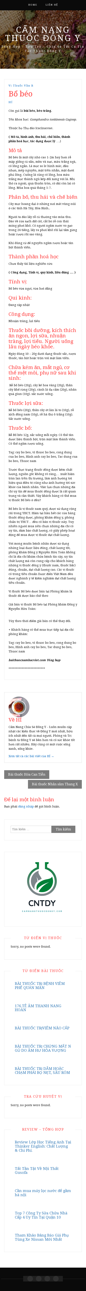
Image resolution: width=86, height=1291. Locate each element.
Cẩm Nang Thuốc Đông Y (43, 34)
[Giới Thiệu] (39, 1278)
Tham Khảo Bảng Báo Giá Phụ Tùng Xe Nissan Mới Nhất (42, 1237)
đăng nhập (26, 806)
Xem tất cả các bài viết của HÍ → (31, 756)
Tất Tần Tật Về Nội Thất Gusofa (37, 1170)
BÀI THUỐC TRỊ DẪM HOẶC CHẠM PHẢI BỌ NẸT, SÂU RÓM (42, 1070)
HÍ (11, 102)
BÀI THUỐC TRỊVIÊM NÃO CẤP (42, 1028)
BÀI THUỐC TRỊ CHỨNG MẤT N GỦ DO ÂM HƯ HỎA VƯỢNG (43, 1048)
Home (32, 5)
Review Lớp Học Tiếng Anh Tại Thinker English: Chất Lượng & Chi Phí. (43, 1146)
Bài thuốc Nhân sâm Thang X (55, 784)
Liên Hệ (52, 5)
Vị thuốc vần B (21, 85)
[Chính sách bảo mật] (56, 1278)
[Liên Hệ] (47, 1278)
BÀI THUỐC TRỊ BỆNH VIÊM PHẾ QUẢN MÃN (40, 985)
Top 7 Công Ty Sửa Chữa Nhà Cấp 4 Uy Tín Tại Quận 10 (41, 1215)
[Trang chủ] (30, 1278)
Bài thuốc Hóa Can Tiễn (26, 774)
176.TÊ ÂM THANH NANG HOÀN (38, 1008)
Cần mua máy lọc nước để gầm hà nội (43, 1193)
